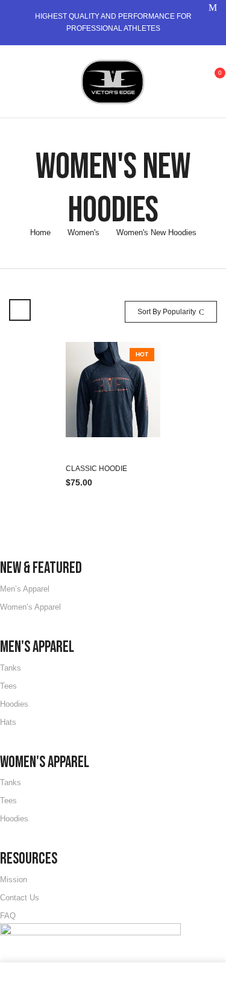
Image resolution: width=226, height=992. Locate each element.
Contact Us (19, 897)
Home (40, 232)
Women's (83, 232)
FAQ (8, 915)
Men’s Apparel (24, 588)
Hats (8, 722)
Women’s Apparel (30, 606)
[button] (213, 79)
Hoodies (14, 704)
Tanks (10, 667)
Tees (8, 685)
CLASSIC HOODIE (96, 468)
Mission (13, 879)
